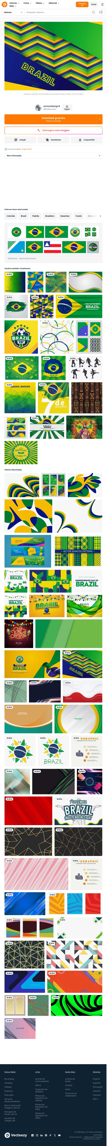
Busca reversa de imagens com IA (12, 1105)
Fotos (26, 3)
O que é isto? (27, 149)
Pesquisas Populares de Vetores (41, 1096)
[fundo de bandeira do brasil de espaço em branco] (85, 280)
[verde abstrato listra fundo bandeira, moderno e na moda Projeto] (76, 1003)
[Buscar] (93, 12)
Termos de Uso (73, 1135)
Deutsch (95, 1089)
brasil (23, 214)
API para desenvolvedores (12, 1098)
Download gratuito (53, 119)
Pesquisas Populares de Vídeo (41, 1114)
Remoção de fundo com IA (10, 1111)
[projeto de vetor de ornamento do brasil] (20, 749)
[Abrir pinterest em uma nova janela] (46, 1134)
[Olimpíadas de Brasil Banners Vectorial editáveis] (27, 549)
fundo (79, 214)
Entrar (93, 4)
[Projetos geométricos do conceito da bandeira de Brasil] (89, 335)
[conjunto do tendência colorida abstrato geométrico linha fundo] (75, 902)
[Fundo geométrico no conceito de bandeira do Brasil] (35, 280)
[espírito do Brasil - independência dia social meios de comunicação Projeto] (78, 809)
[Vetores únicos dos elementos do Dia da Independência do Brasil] (53, 366)
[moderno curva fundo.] (28, 717)
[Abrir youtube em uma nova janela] (59, 1134)
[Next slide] (96, 214)
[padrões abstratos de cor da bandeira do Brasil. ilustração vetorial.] (57, 335)
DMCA (37, 1084)
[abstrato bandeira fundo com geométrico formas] (74, 980)
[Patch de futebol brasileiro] (21, 335)
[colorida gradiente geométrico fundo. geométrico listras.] (17, 780)
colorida (11, 214)
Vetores (13, 3)
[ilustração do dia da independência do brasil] (79, 305)
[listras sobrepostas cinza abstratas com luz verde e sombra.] (53, 780)
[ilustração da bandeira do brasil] (14, 280)
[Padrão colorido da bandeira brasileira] (82, 662)
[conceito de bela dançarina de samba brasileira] (84, 425)
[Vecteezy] (4, 4)
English (94, 1077)
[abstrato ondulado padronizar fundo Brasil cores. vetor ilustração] (21, 483)
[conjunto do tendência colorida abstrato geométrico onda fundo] (29, 926)
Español (94, 1081)
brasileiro (49, 214)
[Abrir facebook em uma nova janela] (32, 1134)
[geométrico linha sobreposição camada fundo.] (24, 953)
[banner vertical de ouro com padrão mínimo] (14, 1003)
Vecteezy (8, 1081)
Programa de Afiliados (41, 1089)
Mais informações (14, 154)
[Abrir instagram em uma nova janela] (37, 1134)
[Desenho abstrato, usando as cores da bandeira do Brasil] (42, 305)
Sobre (66, 1088)
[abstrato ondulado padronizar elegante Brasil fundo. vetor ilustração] (78, 514)
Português (95, 1085)
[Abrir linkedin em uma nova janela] (41, 1134)
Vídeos (39, 3)
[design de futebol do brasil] (20, 396)
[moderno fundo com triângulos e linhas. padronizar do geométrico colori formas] (74, 953)
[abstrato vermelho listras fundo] (28, 809)
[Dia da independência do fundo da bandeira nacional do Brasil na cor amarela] (53, 396)
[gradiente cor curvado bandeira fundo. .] (15, 690)
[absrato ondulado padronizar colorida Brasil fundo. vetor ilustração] (28, 514)
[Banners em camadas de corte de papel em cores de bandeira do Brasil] (16, 425)
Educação (8, 1093)
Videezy (8, 1085)
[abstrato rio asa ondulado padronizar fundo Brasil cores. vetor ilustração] (85, 483)
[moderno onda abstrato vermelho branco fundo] (82, 690)
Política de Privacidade (91, 1135)
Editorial (53, 3)
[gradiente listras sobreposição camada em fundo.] (20, 1027)
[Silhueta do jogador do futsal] (85, 366)
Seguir (67, 109)
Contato (67, 1084)
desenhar (65, 214)
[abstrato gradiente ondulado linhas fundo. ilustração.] (38, 1003)
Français (95, 1093)
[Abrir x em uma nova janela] (55, 1134)
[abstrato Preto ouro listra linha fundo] (28, 840)
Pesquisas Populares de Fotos (41, 1105)
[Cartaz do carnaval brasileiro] (20, 451)
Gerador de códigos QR (9, 1117)
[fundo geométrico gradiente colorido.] (89, 780)
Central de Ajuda (69, 1078)
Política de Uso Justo (89, 1137)
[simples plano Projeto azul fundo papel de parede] (24, 980)
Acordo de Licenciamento (41, 1078)
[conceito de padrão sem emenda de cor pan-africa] (86, 396)
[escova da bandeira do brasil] (16, 305)
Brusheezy (9, 1077)
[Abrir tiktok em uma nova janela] (50, 1134)
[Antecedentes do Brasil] (21, 366)
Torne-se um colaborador (70, 1093)
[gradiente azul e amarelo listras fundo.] (45, 690)
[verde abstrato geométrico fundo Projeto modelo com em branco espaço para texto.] (79, 926)
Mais (11, 6)
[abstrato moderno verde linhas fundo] (68, 632)
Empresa (8, 1089)
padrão (35, 214)
